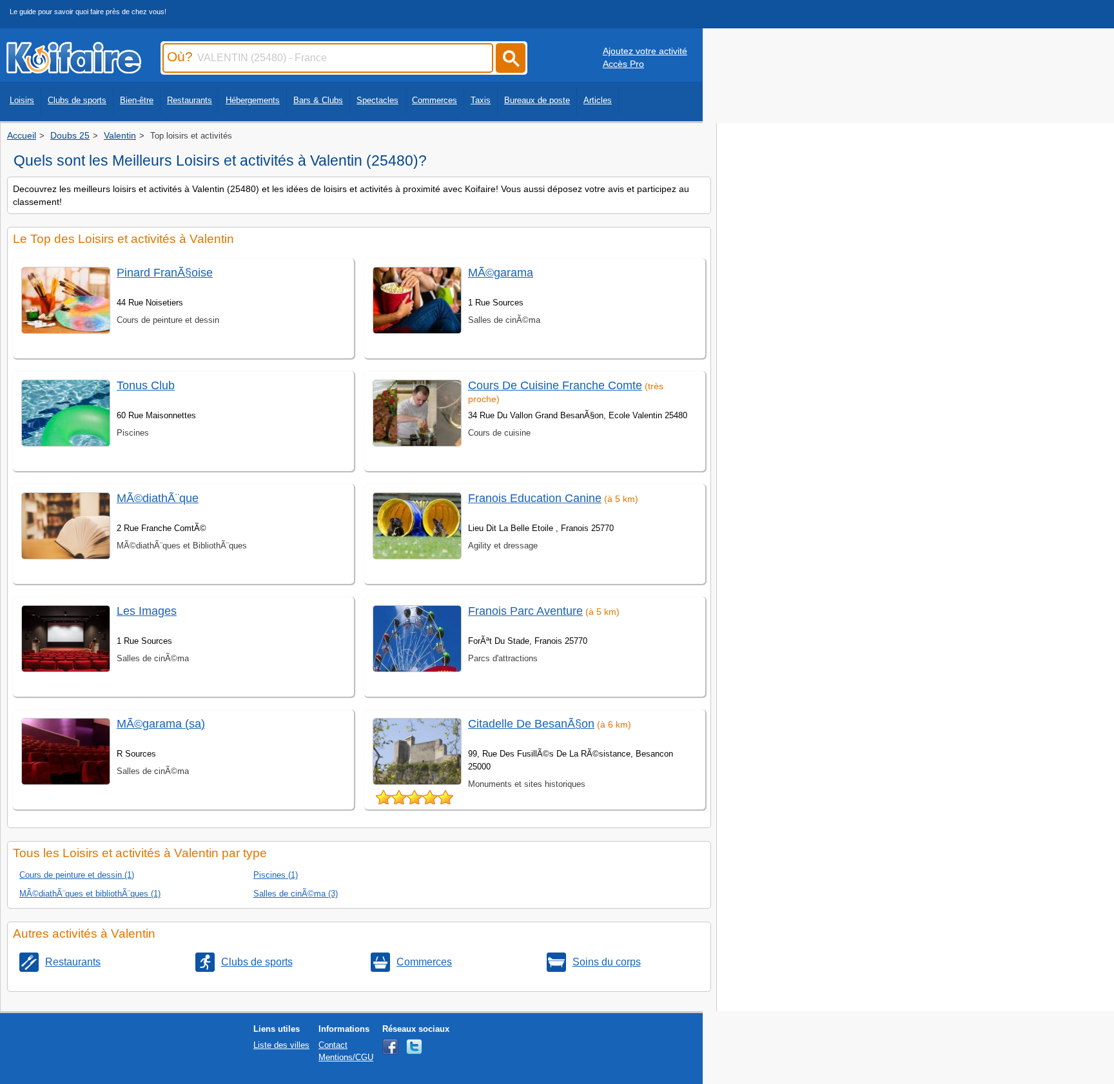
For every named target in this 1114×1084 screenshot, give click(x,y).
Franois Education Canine (534, 498)
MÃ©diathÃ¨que (158, 498)
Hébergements (253, 100)
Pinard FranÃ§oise (165, 272)
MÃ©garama (500, 272)
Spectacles (377, 100)
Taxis (481, 100)
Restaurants (189, 100)
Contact (332, 1045)
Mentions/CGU (345, 1057)
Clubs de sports (77, 100)
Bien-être (136, 100)
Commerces (434, 100)
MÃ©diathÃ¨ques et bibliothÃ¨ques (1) (90, 893)
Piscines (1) (275, 875)
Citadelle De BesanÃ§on (531, 723)
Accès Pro (623, 64)
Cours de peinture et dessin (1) (76, 875)
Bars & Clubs (318, 100)
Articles (597, 100)
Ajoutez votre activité (645, 51)
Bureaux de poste (537, 100)
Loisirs (22, 100)
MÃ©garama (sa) (161, 723)
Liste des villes (281, 1045)
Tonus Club (146, 385)
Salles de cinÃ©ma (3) (295, 893)
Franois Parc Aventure (525, 611)
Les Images (147, 611)
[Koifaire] (73, 69)
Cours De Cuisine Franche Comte (555, 385)
